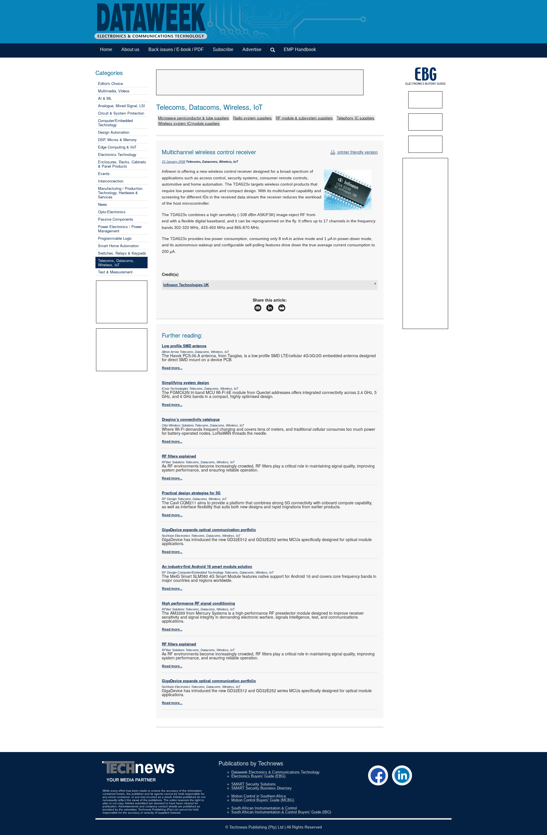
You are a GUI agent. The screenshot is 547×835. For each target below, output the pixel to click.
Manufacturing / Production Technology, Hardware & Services (120, 193)
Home (106, 49)
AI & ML (105, 98)
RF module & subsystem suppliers (304, 118)
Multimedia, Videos (114, 91)
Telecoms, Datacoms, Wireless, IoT (116, 262)
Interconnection (110, 181)
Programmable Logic (115, 238)
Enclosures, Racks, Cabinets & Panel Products (122, 164)
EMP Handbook (300, 49)
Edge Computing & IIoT (117, 147)
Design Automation (113, 132)
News (102, 204)
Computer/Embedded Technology (115, 122)
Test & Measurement (115, 272)
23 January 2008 (173, 161)
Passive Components (115, 219)
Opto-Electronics (112, 211)
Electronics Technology (117, 154)
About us (130, 49)
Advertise (252, 49)
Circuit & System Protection (121, 113)
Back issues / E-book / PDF (176, 49)
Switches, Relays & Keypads (122, 253)
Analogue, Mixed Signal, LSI (121, 105)
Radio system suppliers (252, 118)
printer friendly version (357, 152)
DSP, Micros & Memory (117, 139)
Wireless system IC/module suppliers (189, 123)
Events (104, 173)
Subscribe (223, 49)
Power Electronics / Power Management (120, 228)
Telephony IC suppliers (355, 118)
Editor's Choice (110, 83)
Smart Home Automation (118, 245)
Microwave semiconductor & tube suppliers (193, 118)
